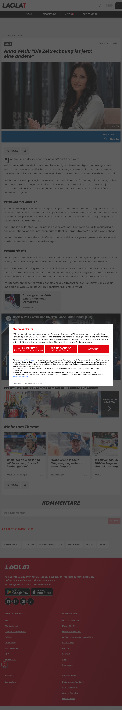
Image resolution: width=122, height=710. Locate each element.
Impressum (17, 383)
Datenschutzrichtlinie (33, 383)
